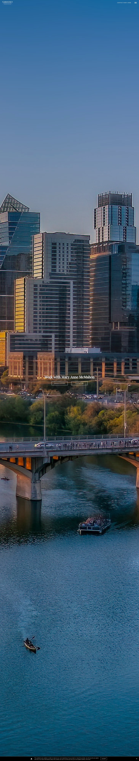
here (89, 759)
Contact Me (79, 383)
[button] (136, 758)
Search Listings (59, 383)
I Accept (103, 758)
